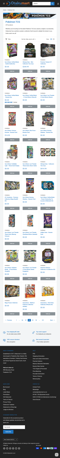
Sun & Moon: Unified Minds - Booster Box (12, 96)
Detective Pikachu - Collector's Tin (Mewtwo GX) (47, 268)
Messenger (36, 389)
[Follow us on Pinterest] (13, 448)
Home (4, 10)
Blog (4, 389)
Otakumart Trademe (8, 404)
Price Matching (37, 371)
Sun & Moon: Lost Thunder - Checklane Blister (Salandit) (30, 233)
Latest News (6, 392)
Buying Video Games (38, 366)
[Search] (52, 3)
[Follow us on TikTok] (19, 448)
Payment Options (37, 361)
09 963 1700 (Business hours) (41, 394)
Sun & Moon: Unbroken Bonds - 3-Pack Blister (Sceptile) (11, 269)
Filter (9, 39)
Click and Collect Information (41, 358)
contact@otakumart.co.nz (40, 392)
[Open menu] (4, 3)
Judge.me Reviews (8, 409)
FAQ (34, 353)
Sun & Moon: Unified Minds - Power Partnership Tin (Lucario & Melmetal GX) (47, 199)
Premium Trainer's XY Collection (46, 63)
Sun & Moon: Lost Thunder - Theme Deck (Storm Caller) (30, 164)
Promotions (6, 394)
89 (32, 320)
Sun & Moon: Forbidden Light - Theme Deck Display (12, 164)
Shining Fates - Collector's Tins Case (47, 164)
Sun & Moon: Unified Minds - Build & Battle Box (12, 63)
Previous (9, 320)
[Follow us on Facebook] (4, 448)
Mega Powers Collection (11, 302)
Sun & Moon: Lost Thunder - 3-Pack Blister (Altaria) (47, 96)
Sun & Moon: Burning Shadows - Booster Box (46, 131)
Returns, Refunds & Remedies (41, 363)
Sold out (12, 71)
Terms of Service (37, 376)
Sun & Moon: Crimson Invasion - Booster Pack (11, 131)
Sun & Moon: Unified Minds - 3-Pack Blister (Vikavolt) (30, 96)
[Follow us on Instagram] (10, 448)
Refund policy (36, 379)
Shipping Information (38, 356)
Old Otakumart (7, 397)
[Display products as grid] (51, 39)
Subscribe (8, 431)
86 (22, 320)
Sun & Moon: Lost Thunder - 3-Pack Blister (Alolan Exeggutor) (30, 269)
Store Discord (36, 399)
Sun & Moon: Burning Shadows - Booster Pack (29, 198)
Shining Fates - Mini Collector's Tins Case (28, 63)
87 (26, 320)
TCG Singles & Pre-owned (40, 368)
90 (36, 320)
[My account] (58, 3)
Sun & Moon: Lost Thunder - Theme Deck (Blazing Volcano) (12, 234)
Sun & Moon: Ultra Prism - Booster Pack (29, 131)
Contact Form (36, 387)
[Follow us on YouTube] (16, 448)
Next (51, 320)
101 (43, 320)
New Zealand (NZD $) (9, 439)
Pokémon (7, 59)
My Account (6, 387)
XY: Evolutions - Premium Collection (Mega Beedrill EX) (11, 199)
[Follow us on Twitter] (7, 448)
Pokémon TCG (11, 10)
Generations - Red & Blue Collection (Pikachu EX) (47, 303)
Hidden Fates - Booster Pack (46, 233)
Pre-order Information (38, 373)
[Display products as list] (53, 39)
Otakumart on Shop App (9, 407)
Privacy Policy (7, 402)
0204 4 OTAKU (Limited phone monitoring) (44, 397)
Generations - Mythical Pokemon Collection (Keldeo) (28, 304)
